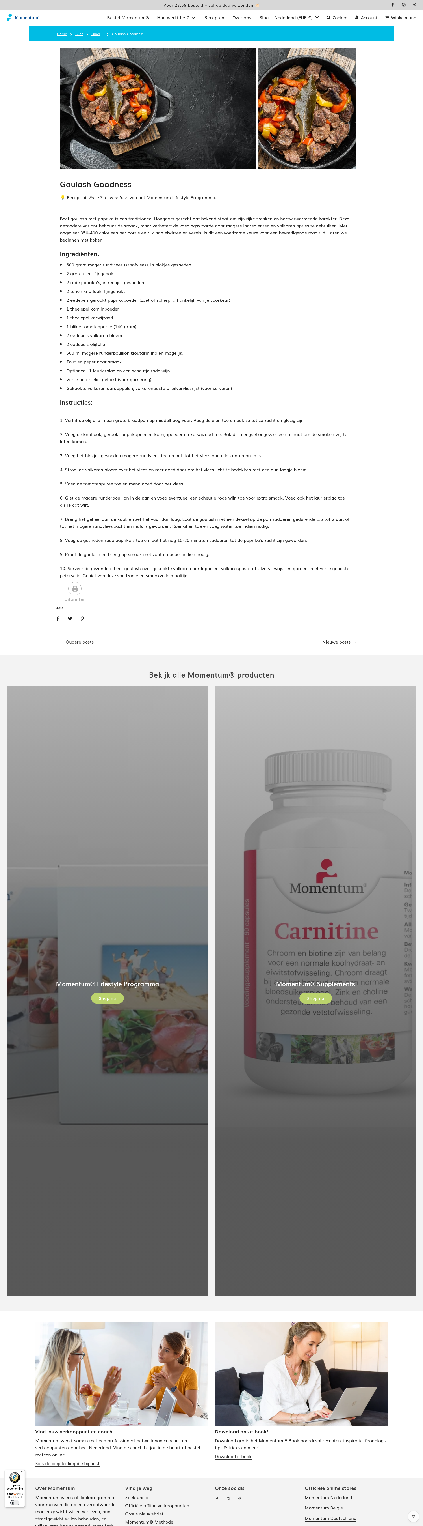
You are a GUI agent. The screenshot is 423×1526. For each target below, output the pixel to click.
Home (62, 33)
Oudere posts (80, 641)
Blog (264, 17)
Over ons (241, 17)
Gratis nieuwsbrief (144, 1513)
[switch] (14, 1502)
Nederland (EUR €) (294, 17)
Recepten (214, 17)
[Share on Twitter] (70, 618)
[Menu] (22, 1472)
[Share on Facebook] (57, 618)
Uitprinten (74, 598)
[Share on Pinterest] (82, 618)
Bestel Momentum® (128, 17)
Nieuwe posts (336, 641)
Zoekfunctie (137, 1497)
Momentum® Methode (149, 1521)
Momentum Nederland (328, 1497)
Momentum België (324, 1507)
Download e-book (233, 1456)
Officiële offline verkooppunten (157, 1505)
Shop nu (107, 998)
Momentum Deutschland (330, 1518)
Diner (95, 33)
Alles (79, 33)
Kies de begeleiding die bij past (67, 1463)
